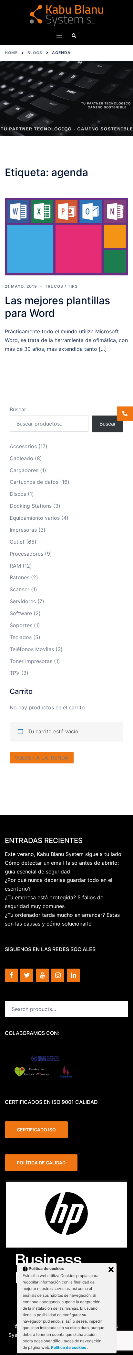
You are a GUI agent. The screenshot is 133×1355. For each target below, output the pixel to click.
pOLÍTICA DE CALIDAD (41, 1162)
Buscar (18, 409)
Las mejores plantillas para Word (57, 306)
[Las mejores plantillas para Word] (66, 236)
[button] (74, 35)
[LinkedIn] (73, 975)
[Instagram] (57, 975)
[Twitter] (26, 975)
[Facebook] (11, 975)
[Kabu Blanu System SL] (66, 15)
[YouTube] (42, 975)
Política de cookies (69, 1347)
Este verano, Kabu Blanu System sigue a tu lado (63, 854)
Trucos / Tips (61, 286)
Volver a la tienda (41, 757)
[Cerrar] (111, 1269)
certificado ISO (36, 1129)
